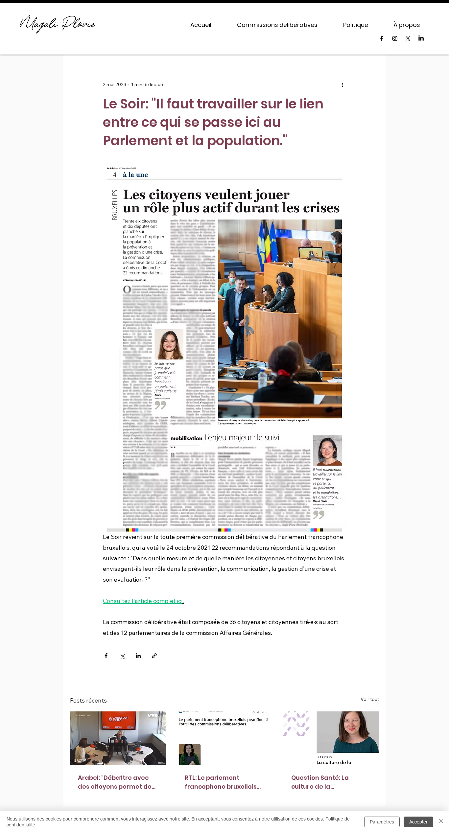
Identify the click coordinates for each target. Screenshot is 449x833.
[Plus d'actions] (342, 85)
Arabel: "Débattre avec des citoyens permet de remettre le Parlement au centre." (117, 782)
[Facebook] (381, 38)
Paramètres (382, 821)
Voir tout (370, 699)
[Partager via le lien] (154, 656)
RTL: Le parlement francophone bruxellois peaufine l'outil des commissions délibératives (221, 782)
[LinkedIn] (421, 38)
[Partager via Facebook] (106, 656)
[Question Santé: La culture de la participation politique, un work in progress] (331, 738)
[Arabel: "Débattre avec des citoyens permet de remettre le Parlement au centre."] (118, 738)
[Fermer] (441, 822)
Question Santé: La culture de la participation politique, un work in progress (326, 782)
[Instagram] (394, 38)
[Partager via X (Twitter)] (122, 656)
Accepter (418, 821)
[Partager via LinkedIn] (138, 656)
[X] (408, 38)
